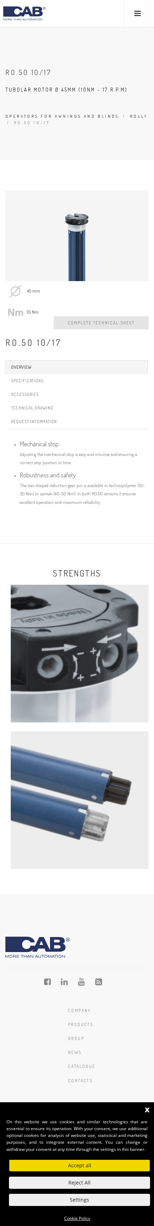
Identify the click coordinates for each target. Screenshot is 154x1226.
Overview (21, 367)
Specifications (27, 380)
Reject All (79, 1182)
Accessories (25, 394)
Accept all (79, 1165)
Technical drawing (32, 408)
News (75, 1052)
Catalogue (82, 1066)
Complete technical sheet (101, 322)
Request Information (34, 421)
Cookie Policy (77, 1218)
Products (80, 1024)
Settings (79, 1199)
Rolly (139, 116)
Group (76, 1038)
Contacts (80, 1080)
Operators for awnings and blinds (62, 116)
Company (79, 1010)
